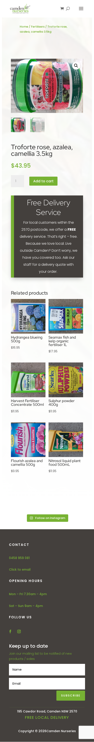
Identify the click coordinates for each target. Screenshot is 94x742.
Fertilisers (38, 27)
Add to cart (43, 181)
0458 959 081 (19, 558)
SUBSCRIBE (70, 695)
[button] (76, 66)
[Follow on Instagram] (19, 631)
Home (24, 27)
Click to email (20, 569)
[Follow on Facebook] (10, 631)
